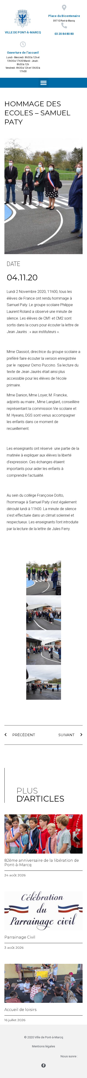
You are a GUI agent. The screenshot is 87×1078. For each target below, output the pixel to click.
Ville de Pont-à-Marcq (23, 32)
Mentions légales (43, 1046)
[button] (44, 83)
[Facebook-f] (43, 1065)
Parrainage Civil (19, 937)
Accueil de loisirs (20, 1009)
